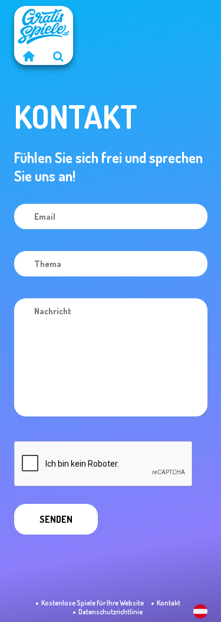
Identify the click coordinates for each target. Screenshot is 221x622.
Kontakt (168, 602)
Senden (55, 519)
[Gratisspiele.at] (29, 56)
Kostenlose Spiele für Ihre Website (92, 602)
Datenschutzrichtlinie (110, 611)
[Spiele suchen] (58, 56)
